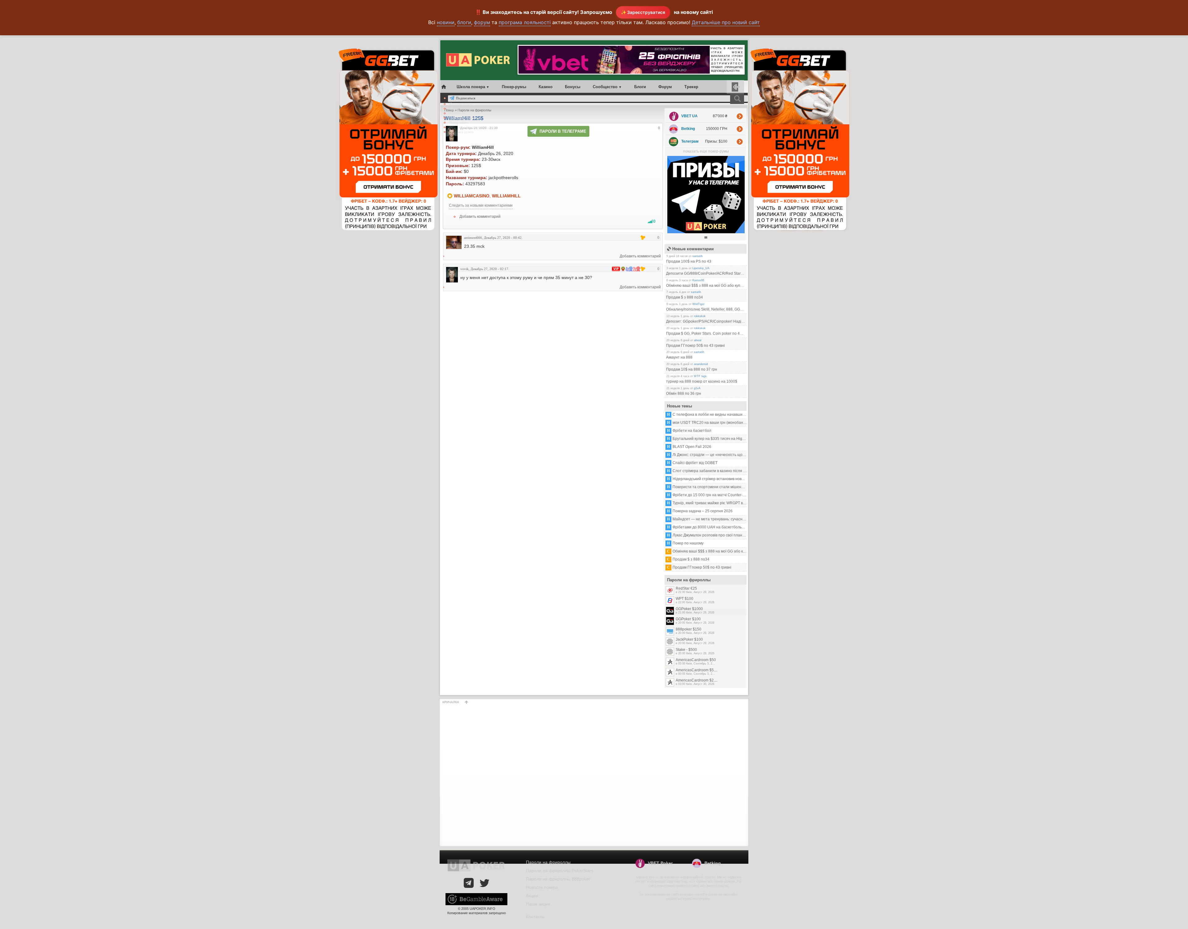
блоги (464, 22)
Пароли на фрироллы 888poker (558, 879)
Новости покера (461, 104)
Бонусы (572, 86)
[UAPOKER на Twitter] (484, 883)
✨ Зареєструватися (643, 12)
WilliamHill (506, 195)
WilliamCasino (471, 195)
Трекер (691, 86)
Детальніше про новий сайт (726, 22)
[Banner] (706, 232)
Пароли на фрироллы (465, 127)
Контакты (535, 916)
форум (482, 22)
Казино (546, 86)
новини (445, 22)
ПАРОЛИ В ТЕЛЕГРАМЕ (563, 131)
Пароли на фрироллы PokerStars (559, 870)
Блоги (640, 86)
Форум (665, 86)
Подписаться (465, 98)
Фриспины (457, 113)
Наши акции (538, 904)
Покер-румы (514, 86)
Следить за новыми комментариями (481, 205)
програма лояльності (525, 22)
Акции (454, 108)
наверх (466, 702)
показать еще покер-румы (706, 151)
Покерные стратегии (465, 118)
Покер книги (459, 122)
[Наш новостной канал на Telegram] (469, 883)
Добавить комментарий (480, 216)
